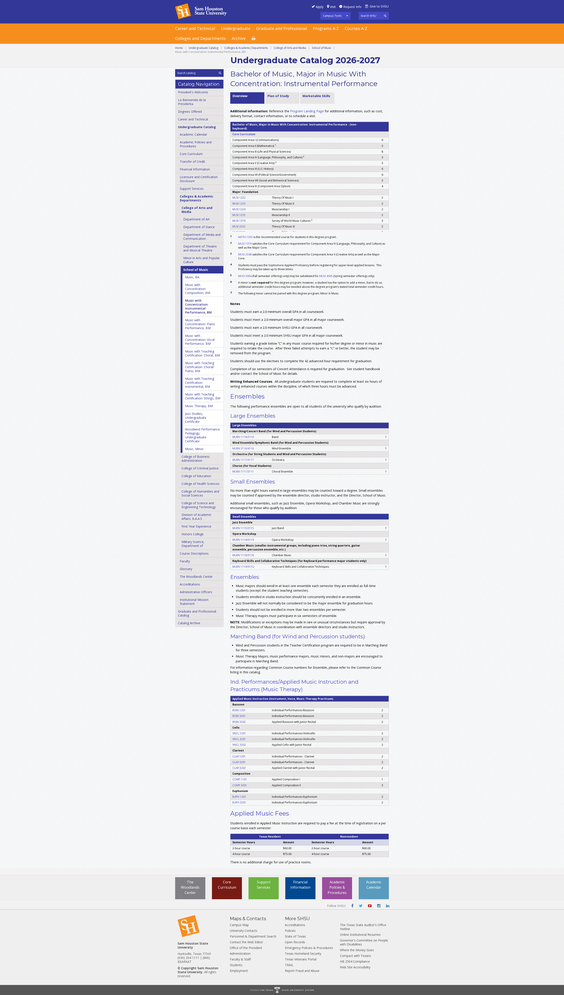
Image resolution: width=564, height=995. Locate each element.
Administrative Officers (196, 592)
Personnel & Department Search (253, 936)
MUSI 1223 (238, 203)
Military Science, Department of (193, 544)
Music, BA (192, 277)
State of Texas (295, 936)
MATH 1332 (245, 237)
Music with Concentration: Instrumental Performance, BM (198, 306)
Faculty (185, 561)
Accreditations (190, 584)
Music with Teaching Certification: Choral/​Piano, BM (199, 367)
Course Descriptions (194, 553)
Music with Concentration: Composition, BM (197, 289)
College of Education (196, 476)
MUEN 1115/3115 (243, 528)
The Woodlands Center (196, 576)
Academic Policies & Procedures (337, 887)
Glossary (186, 569)
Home (179, 48)
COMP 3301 (239, 785)
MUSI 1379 (238, 221)
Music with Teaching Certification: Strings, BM (202, 396)
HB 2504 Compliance (355, 961)
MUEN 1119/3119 (243, 540)
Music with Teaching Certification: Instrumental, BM (199, 383)
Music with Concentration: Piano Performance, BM (200, 324)
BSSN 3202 (239, 722)
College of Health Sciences (200, 484)
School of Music (321, 48)
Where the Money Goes (357, 950)
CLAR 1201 (239, 756)
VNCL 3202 (239, 745)
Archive (239, 38)
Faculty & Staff (240, 959)
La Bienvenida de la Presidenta (192, 102)
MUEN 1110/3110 (243, 567)
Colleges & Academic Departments (246, 48)
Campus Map (239, 925)
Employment (239, 971)
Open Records (295, 942)
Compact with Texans (355, 956)
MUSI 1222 (238, 197)
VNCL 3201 (239, 739)
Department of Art (196, 219)
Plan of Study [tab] (278, 96)
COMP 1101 (239, 779)
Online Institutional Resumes (360, 934)
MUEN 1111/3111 (243, 471)
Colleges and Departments (200, 38)
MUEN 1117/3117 (243, 460)
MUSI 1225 (238, 215)
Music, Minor (194, 449)
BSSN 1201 (239, 710)
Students (236, 965)
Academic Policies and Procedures (196, 144)
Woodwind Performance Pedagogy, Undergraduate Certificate (202, 435)
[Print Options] (256, 38)
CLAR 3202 (239, 768)
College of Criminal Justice (200, 468)
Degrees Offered (190, 111)
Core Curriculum (191, 154)
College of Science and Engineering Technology (199, 505)
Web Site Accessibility (355, 967)
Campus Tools (332, 16)
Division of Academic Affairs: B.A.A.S (197, 517)
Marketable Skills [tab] (316, 96)
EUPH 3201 (239, 802)
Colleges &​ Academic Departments (196, 198)
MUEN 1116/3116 (243, 437)
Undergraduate (235, 28)
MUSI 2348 (245, 254)
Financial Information (195, 169)
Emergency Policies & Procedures (309, 948)
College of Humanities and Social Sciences (200, 493)
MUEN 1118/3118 (243, 555)
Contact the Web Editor (246, 942)
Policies (290, 931)
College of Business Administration (196, 458)
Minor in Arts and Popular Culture (201, 260)
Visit (333, 7)
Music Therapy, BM (199, 406)
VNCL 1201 (239, 733)
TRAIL (289, 965)
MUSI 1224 (238, 209)
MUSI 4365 (326, 276)
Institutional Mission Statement (194, 602)
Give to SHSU (379, 6)
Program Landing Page (307, 111)
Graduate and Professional (281, 28)
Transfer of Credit (192, 161)
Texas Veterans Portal (300, 959)
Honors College (193, 534)
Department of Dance (199, 227)
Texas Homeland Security (303, 953)
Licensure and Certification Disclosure (199, 179)
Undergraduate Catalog (203, 48)
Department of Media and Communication (202, 237)
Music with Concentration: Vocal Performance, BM (200, 340)
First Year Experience (196, 526)
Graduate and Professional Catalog (197, 613)
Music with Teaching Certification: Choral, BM (202, 353)
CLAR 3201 (239, 762)
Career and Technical (195, 28)
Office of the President (246, 948)
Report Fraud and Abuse (302, 971)
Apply (319, 7)
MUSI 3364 (245, 276)
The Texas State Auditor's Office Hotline (363, 927)
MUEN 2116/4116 (243, 448)
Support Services (192, 188)
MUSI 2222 (238, 226)
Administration (240, 953)
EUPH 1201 (239, 797)
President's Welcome (193, 92)
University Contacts (243, 931)
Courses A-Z (356, 28)
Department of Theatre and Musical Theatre (200, 248)
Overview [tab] (239, 96)
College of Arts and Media (290, 48)
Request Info (352, 7)
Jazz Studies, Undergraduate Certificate (195, 418)
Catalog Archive (189, 623)
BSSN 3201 (239, 716)
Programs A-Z (326, 28)
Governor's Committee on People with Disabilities (364, 942)
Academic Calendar (193, 134)
